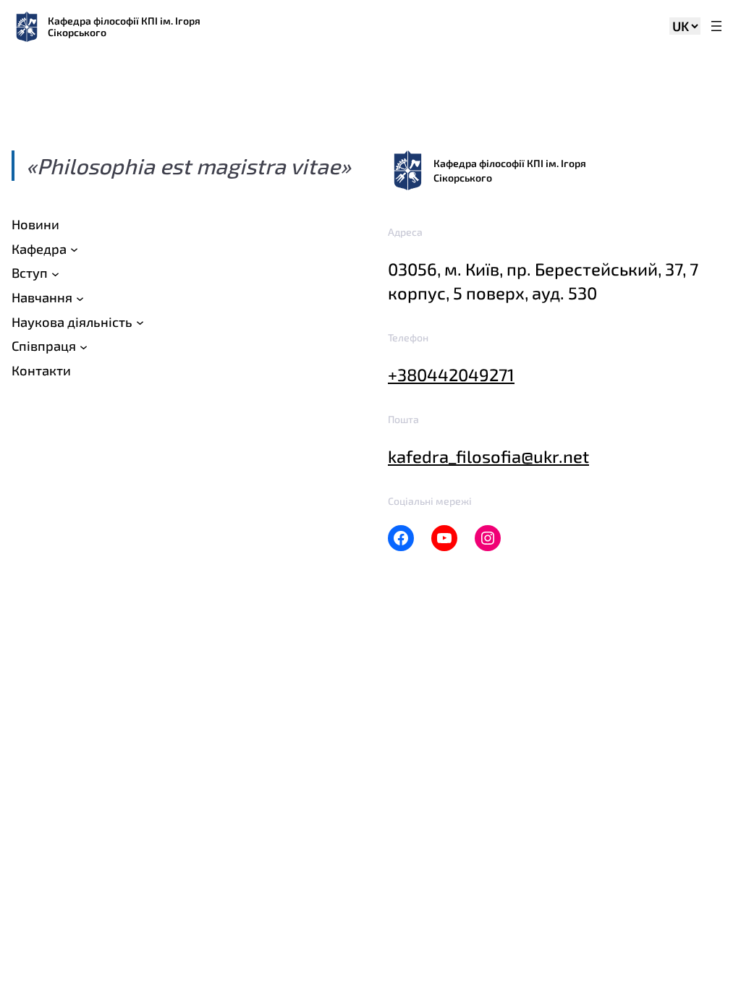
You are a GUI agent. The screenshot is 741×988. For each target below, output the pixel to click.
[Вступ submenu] (55, 274)
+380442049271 (451, 374)
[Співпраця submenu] (84, 347)
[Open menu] (716, 27)
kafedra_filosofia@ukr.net (488, 456)
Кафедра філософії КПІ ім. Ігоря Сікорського (124, 26)
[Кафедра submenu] (74, 249)
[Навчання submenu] (80, 298)
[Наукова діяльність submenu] (140, 322)
